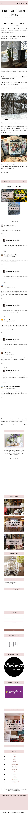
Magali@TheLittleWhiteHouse (12, 386)
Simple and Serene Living (12, 812)
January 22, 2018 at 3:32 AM (9, 388)
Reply (2, 233)
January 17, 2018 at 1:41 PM (11, 340)
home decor (15, 766)
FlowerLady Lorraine (9, 320)
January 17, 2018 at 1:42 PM (11, 372)
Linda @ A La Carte (9, 225)
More (25, 424)
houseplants (14, 768)
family (14, 759)
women (14, 782)
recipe (14, 774)
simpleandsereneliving (20, 795)
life (2, 181)
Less (2, 424)
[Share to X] (23, 181)
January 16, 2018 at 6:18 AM (9, 321)
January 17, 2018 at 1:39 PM (11, 272)
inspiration (14, 769)
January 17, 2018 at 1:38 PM (11, 241)
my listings (13, 582)
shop (14, 776)
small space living (15, 781)
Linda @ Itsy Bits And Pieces (11, 255)
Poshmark (11, 583)
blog (15, 756)
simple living (7, 181)
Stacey (5, 286)
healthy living (15, 764)
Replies (5, 236)
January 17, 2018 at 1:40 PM (11, 306)
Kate (24, 812)
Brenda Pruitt (7, 352)
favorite (14, 761)
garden (14, 763)
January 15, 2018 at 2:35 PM (9, 287)
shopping (14, 777)
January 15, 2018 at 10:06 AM (10, 226)
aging (14, 754)
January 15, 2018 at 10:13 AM (9, 256)
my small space (14, 773)
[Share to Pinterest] (25, 181)
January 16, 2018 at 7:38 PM (9, 354)
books (14, 758)
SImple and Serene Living (13, 240)
